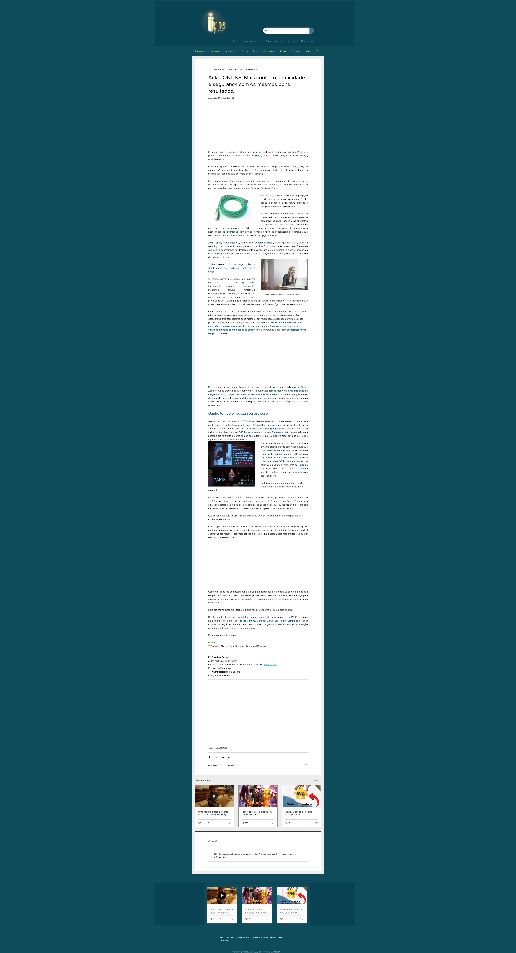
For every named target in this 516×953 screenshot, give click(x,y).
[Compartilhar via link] (229, 726)
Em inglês (296, 51)
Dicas (255, 51)
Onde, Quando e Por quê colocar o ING (298, 782)
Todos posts (200, 51)
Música (283, 51)
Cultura (245, 51)
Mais (308, 51)
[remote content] (258, 125)
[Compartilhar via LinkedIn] (222, 726)
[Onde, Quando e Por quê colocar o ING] (301, 765)
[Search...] (311, 31)
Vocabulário (231, 51)
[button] (317, 51)
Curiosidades (269, 51)
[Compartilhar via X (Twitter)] (216, 726)
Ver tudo (317, 749)
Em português (221, 717)
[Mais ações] (306, 69)
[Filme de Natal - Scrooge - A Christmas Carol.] (258, 765)
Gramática (215, 51)
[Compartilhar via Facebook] (209, 726)
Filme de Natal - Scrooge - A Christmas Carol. (257, 782)
